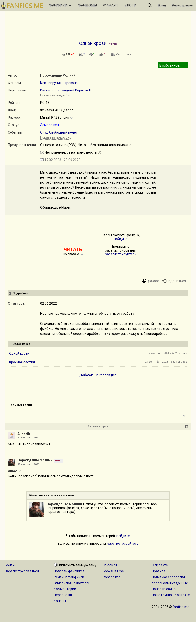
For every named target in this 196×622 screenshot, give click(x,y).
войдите (120, 239)
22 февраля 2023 (28, 437)
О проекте (160, 565)
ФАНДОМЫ (87, 5)
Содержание (21, 344)
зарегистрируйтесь (120, 254)
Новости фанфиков (69, 571)
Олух (44, 132)
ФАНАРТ (110, 5)
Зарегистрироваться (22, 571)
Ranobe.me (111, 577)
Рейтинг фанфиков (69, 577)
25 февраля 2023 (28, 464)
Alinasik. (24, 434)
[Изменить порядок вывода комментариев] (186, 426)
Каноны (60, 601)
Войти (10, 565)
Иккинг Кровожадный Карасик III (65, 90)
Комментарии (65, 589)
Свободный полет (63, 132)
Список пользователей (72, 583)
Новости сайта (164, 589)
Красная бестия (22, 362)
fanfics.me (181, 607)
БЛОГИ (130, 5)
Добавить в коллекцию (98, 375)
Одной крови (19, 353)
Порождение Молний (57, 75)
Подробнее (20, 293)
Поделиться (176, 281)
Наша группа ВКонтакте (171, 595)
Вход (162, 5)
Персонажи (63, 595)
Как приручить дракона (59, 83)
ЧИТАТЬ (73, 249)
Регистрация (182, 5)
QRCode (153, 281)
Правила (158, 571)
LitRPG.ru (110, 565)
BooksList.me (113, 571)
